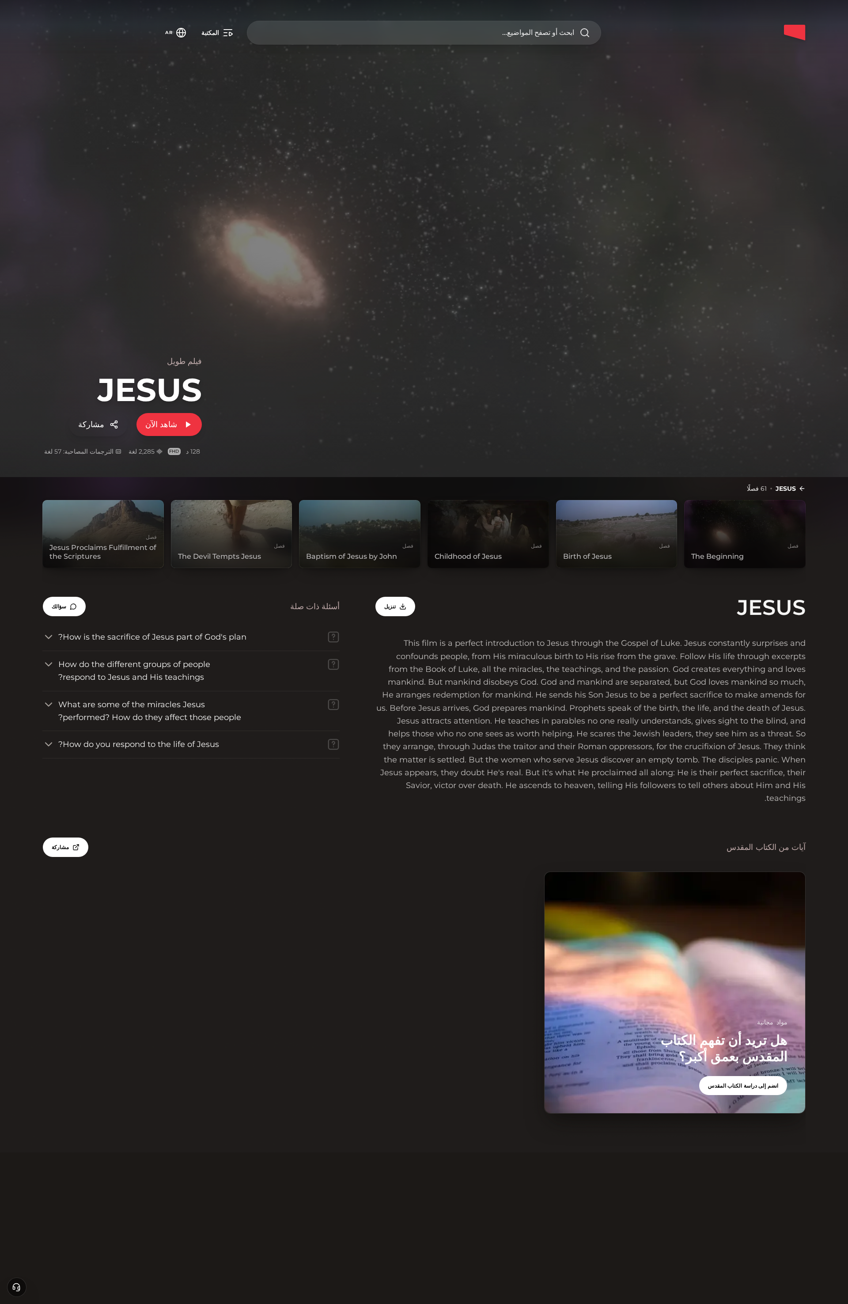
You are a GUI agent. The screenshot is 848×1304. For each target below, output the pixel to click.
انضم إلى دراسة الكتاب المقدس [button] (743, 1085)
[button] (64, 606)
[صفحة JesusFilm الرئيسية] (795, 32)
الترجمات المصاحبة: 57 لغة (79, 451)
